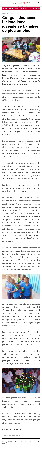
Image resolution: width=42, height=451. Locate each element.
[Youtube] (30, 6)
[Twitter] (22, 6)
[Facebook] (18, 6)
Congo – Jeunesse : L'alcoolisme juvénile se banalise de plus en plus (20, 24)
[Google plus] (26, 6)
